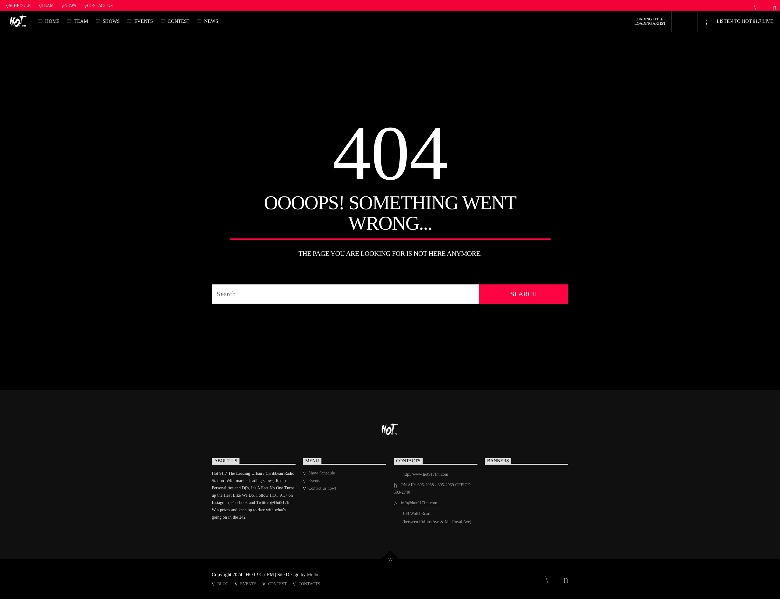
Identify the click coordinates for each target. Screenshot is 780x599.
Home (52, 21)
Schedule (20, 5)
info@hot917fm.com (419, 503)
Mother (314, 574)
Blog (223, 583)
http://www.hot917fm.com (425, 474)
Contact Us (100, 5)
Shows (111, 21)
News (70, 5)
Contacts (309, 583)
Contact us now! (322, 488)
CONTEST (179, 21)
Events (143, 21)
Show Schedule (321, 473)
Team (47, 5)
